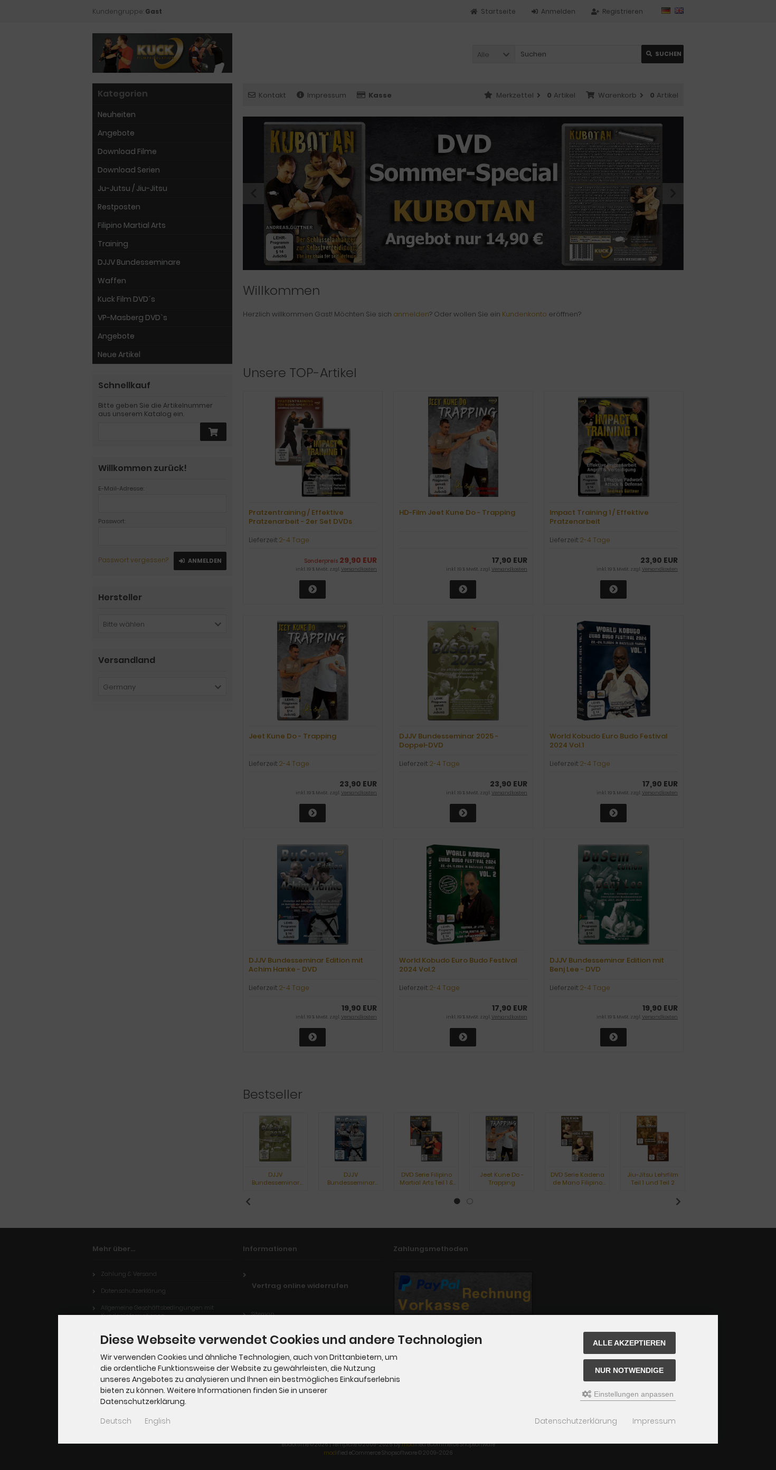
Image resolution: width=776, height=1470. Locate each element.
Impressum (654, 1421)
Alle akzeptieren (629, 1343)
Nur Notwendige (629, 1370)
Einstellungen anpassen (633, 1394)
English (158, 1421)
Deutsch (115, 1421)
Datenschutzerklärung (576, 1421)
